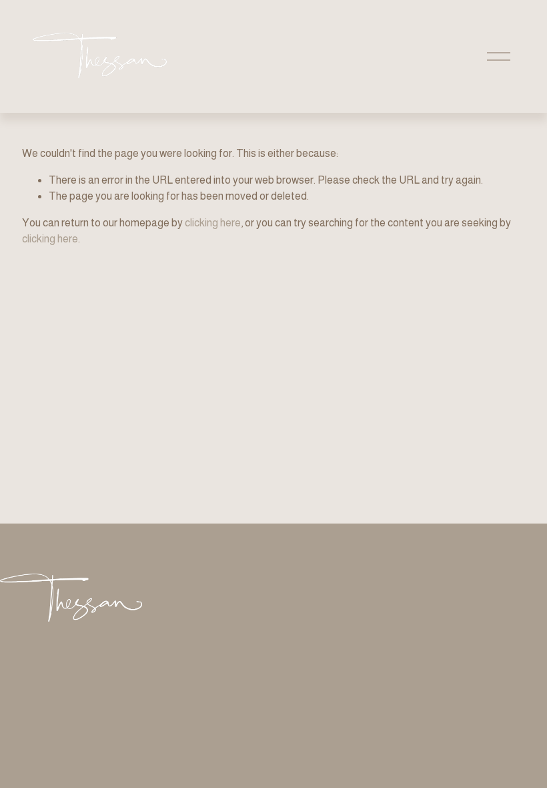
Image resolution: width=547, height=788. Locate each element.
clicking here (213, 222)
